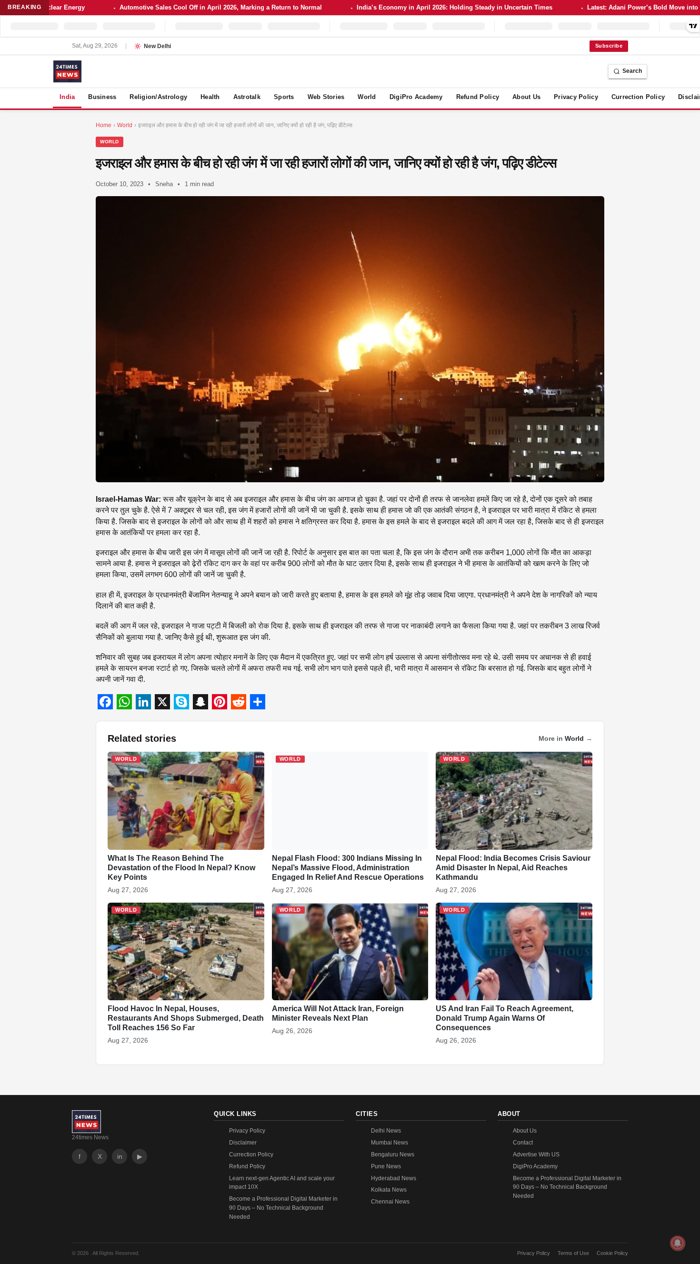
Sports (284, 96)
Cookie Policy (612, 1253)
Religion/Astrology (158, 96)
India (67, 96)
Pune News (386, 1166)
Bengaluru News (392, 1154)
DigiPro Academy (416, 96)
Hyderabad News (393, 1178)
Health (210, 96)
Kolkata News (389, 1189)
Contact (523, 1142)
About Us (526, 96)
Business (102, 96)
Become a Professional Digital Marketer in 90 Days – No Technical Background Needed (283, 1207)
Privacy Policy (576, 96)
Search (632, 71)
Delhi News (386, 1130)
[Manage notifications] (677, 1243)
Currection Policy (638, 96)
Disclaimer (243, 1142)
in (119, 1156)
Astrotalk (246, 96)
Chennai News (390, 1201)
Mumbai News (389, 1142)
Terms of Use (573, 1253)
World (367, 96)
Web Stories (326, 96)
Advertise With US (536, 1154)
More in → (565, 738)
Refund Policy (477, 96)
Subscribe (608, 46)
